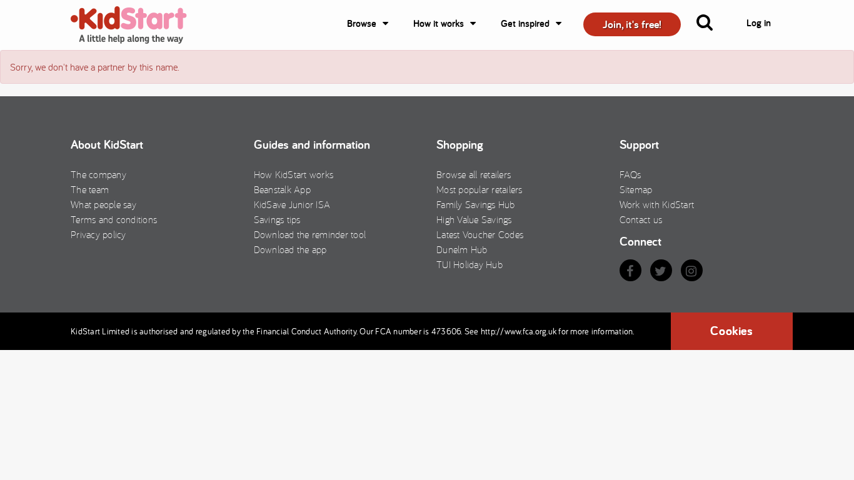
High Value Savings (474, 219)
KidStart (136, 25)
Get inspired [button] (525, 23)
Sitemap (636, 189)
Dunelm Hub (462, 249)
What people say (103, 204)
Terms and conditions (114, 219)
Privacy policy (98, 234)
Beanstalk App (282, 189)
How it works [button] (438, 23)
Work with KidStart (657, 204)
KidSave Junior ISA (292, 204)
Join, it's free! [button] (632, 24)
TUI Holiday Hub (469, 264)
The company (98, 174)
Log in (758, 22)
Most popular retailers (479, 189)
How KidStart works (294, 174)
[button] (712, 25)
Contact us (641, 219)
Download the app (290, 249)
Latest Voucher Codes (479, 234)
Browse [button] (361, 23)
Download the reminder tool (310, 234)
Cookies (731, 330)
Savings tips (277, 219)
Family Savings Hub (475, 204)
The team (90, 189)
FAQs (630, 174)
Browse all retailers (473, 174)
